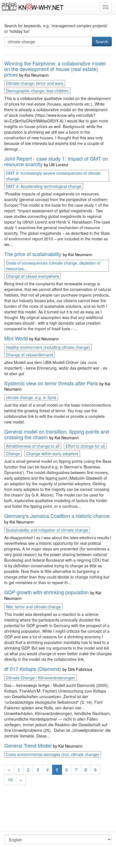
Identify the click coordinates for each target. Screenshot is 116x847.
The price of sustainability (32, 254)
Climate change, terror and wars (34, 83)
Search (101, 41)
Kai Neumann (36, 75)
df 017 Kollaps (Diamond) (32, 668)
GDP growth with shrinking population (46, 592)
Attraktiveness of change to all (32, 446)
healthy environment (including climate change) (48, 347)
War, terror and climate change (33, 606)
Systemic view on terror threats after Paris (51, 383)
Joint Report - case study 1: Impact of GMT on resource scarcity (56, 161)
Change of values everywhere (32, 276)
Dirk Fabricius (80, 669)
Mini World (16, 338)
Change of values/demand (29, 355)
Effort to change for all (85, 446)
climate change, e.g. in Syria (31, 397)
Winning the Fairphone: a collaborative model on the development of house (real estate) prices (55, 69)
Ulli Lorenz (58, 164)
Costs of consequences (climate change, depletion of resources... (53, 265)
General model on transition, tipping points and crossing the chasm (56, 434)
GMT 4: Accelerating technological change (43, 186)
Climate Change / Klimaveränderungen (40, 677)
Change (13, 453)
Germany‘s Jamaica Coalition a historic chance (57, 515)
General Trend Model (28, 745)
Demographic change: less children (37, 91)
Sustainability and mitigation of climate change (47, 530)
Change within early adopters (52, 453)
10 (10, 780)
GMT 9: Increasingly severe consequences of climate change (53, 175)
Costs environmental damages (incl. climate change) (52, 754)
